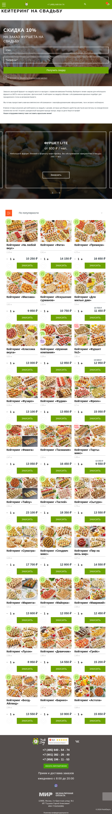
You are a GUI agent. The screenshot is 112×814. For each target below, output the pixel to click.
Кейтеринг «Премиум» (89, 244)
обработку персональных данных (33, 78)
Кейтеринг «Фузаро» (20, 401)
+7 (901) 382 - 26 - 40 (56, 754)
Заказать (27, 265)
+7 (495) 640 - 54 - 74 (56, 749)
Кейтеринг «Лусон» (19, 651)
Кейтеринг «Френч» (87, 401)
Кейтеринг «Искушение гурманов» (55, 298)
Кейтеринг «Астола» (88, 700)
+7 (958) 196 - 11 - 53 (56, 759)
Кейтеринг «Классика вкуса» (21, 351)
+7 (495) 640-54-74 (55, 4)
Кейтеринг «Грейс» (87, 651)
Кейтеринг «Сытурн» (88, 501)
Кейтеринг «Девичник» (55, 651)
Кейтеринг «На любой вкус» (21, 246)
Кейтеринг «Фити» (52, 244)
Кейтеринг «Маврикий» (89, 602)
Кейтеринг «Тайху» (19, 501)
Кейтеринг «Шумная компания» (53, 351)
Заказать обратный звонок (56, 766)
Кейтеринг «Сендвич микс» (54, 552)
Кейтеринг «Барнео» (54, 700)
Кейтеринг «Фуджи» (53, 401)
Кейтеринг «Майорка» (55, 602)
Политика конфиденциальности (56, 813)
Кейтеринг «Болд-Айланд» (19, 702)
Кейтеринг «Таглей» (53, 501)
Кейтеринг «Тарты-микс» (87, 451)
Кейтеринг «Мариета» (21, 602)
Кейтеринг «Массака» (21, 296)
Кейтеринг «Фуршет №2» (87, 351)
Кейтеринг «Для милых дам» (85, 298)
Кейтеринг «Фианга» (20, 449)
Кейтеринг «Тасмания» (55, 449)
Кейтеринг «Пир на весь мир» (87, 552)
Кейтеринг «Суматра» (21, 550)
